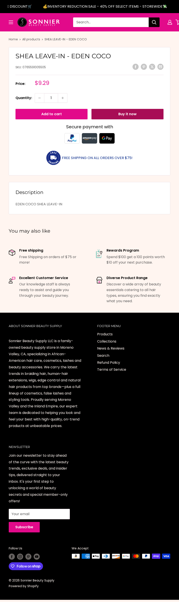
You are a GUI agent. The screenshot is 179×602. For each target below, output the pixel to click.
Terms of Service (111, 369)
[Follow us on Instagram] (20, 557)
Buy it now (127, 114)
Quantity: (23, 97)
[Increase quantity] (62, 98)
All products (31, 39)
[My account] (170, 22)
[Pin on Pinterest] (144, 66)
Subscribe (24, 527)
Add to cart (51, 114)
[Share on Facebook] (136, 66)
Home (13, 39)
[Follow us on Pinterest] (28, 557)
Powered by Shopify (24, 586)
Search (103, 355)
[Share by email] (160, 66)
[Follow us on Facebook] (12, 557)
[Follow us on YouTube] (37, 557)
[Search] (154, 22)
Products (105, 334)
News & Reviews (110, 348)
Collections (106, 341)
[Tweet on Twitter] (152, 66)
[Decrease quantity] (39, 98)
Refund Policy (108, 362)
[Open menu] (11, 22)
